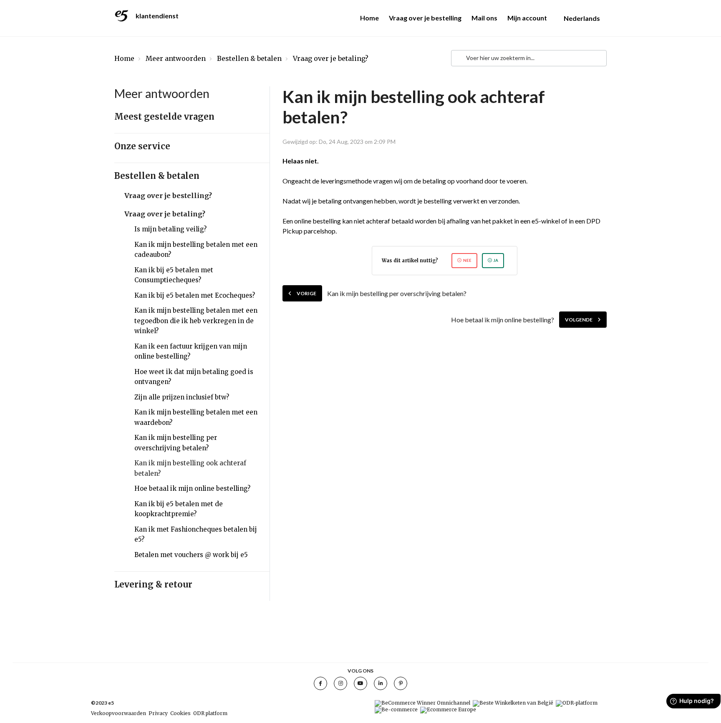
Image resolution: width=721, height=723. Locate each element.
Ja (496, 260)
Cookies (180, 713)
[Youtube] (360, 683)
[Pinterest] (400, 683)
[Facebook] (320, 683)
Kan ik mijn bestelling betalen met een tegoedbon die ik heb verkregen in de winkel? (195, 320)
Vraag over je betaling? (330, 58)
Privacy (158, 713)
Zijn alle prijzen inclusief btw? (181, 397)
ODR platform (210, 713)
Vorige (306, 293)
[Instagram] (340, 683)
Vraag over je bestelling (425, 18)
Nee (467, 260)
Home (369, 18)
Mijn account (527, 18)
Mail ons (484, 18)
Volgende (578, 319)
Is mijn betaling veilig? (170, 229)
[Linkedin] (380, 683)
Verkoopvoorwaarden (118, 713)
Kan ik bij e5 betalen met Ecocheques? (194, 295)
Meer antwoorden (176, 58)
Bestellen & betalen (249, 58)
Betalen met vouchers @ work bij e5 (191, 555)
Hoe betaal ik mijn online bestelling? (192, 488)
